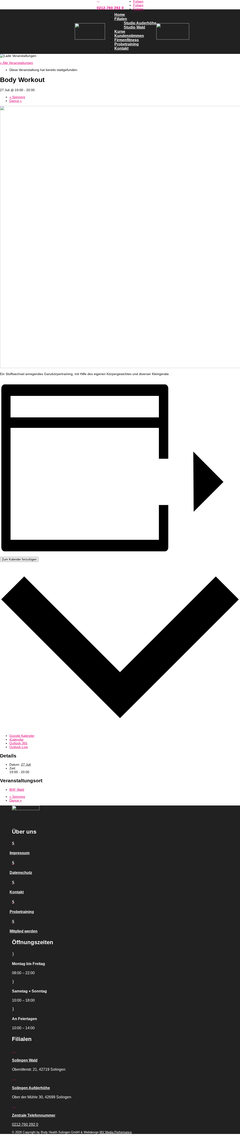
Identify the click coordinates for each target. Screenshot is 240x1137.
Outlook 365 (18, 743)
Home (119, 15)
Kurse (119, 32)
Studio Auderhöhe (140, 23)
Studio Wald (134, 27)
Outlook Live (18, 747)
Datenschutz (21, 873)
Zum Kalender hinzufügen (19, 559)
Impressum (20, 853)
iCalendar (16, 739)
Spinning (17, 97)
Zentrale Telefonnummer (33, 1115)
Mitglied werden (24, 931)
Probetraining (126, 44)
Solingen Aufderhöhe (31, 1088)
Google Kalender (21, 736)
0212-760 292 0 (110, 8)
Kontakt (121, 48)
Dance (15, 101)
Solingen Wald (25, 1060)
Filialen (120, 19)
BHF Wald (16, 789)
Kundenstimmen (129, 36)
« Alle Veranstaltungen (16, 63)
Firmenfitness (126, 40)
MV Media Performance (116, 1132)
